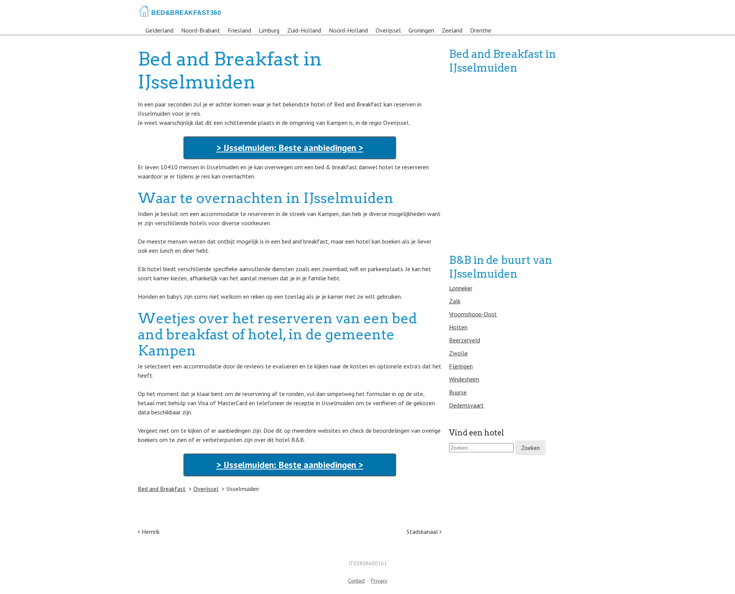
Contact (356, 580)
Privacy (379, 580)
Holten (458, 327)
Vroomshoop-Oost (473, 314)
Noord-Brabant (200, 30)
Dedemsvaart (466, 405)
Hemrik (150, 531)
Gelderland (159, 30)
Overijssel (388, 30)
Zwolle (458, 353)
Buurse (458, 392)
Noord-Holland (348, 30)
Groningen (421, 30)
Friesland (239, 30)
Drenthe (480, 30)
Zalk (455, 301)
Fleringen (461, 366)
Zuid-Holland (304, 30)
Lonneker (460, 288)
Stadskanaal (423, 531)
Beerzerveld (464, 340)
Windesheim (464, 379)
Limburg (269, 30)
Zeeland (452, 30)
